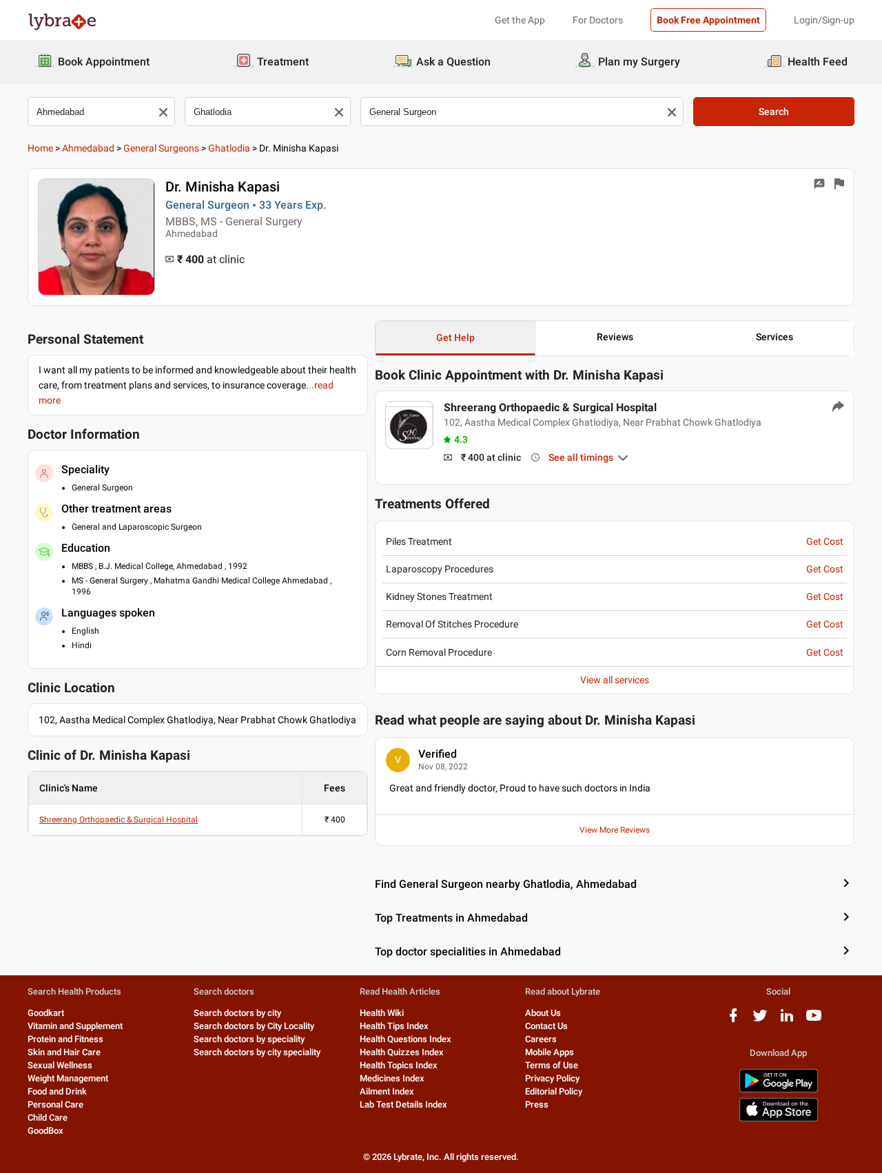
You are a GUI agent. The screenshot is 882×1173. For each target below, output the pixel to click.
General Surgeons (161, 148)
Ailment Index (387, 1091)
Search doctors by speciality (249, 1039)
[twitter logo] (760, 1020)
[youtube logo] (814, 1020)
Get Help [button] (455, 337)
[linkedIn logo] (787, 1020)
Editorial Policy (553, 1091)
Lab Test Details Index (403, 1104)
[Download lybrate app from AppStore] (779, 1119)
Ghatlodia (229, 148)
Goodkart (46, 1013)
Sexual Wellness (60, 1065)
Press (536, 1104)
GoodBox (45, 1130)
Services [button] (774, 336)
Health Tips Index (394, 1026)
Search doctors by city (237, 1013)
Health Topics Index (399, 1065)
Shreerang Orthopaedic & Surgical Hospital (118, 819)
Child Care (48, 1117)
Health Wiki (382, 1013)
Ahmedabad (88, 148)
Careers (541, 1039)
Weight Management (68, 1078)
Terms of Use (551, 1065)
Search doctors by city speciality (257, 1052)
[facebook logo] (733, 1020)
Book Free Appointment (708, 19)
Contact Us (546, 1026)
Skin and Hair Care (64, 1052)
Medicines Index (392, 1078)
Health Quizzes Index (402, 1052)
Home (40, 148)
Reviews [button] (615, 336)
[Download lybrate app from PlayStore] (779, 1090)
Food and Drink (57, 1091)
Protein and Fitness (65, 1039)
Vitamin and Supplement (75, 1026)
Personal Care (55, 1104)
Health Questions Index (405, 1039)
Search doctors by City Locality (254, 1026)
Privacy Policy (552, 1078)
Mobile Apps (549, 1052)
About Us (543, 1013)
